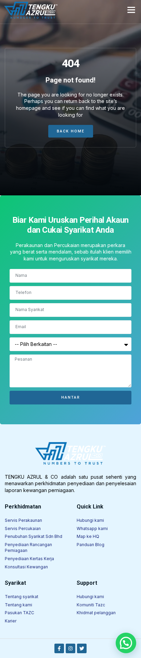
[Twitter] (82, 648)
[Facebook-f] (59, 648)
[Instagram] (70, 648)
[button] (131, 9)
